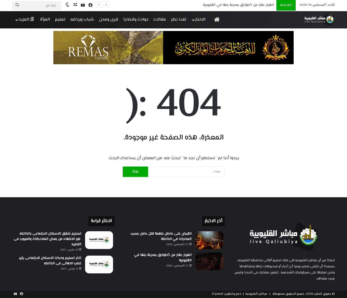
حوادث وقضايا (135, 19)
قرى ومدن (108, 19)
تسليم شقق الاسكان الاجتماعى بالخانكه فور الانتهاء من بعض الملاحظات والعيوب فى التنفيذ (47, 239)
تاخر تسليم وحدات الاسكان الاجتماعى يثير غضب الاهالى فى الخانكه (50, 260)
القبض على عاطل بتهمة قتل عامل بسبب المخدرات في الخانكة (161, 236)
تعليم (60, 19)
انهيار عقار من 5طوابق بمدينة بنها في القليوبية (163, 257)
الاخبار (200, 19)
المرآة (45, 19)
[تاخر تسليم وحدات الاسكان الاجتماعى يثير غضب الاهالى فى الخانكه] (99, 264)
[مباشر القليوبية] (319, 19)
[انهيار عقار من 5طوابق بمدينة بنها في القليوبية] (209, 261)
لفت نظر (178, 19)
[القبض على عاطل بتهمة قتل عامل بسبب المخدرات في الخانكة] (209, 240)
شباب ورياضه (82, 19)
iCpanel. (217, 293)
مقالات (159, 19)
